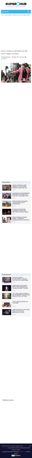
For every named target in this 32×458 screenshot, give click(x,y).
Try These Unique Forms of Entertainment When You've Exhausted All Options (21, 295)
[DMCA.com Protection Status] (16, 455)
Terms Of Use (26, 445)
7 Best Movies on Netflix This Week (20, 302)
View (14, 189)
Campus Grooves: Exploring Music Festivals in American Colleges (21, 311)
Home (2, 15)
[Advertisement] (16, 33)
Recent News (6, 182)
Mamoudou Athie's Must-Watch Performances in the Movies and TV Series (20, 287)
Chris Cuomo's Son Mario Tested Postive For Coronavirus (20, 203)
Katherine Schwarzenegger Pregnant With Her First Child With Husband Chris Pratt (21, 195)
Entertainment (6, 274)
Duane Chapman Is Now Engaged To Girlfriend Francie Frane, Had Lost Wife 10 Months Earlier (19, 187)
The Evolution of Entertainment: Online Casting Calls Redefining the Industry (20, 279)
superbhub (4, 58)
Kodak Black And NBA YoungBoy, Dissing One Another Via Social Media (20, 211)
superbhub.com (22, 451)
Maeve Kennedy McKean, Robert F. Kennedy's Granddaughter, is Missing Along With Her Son (20, 219)
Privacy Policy (5, 447)
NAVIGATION (5, 11)
